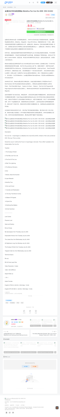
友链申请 (7, 405)
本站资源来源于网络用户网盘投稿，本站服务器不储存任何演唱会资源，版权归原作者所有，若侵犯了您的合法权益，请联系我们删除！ (24, 408)
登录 (26, 366)
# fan (18, 302)
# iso (7, 302)
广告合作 (17, 405)
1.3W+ (16, 322)
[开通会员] (57, 407)
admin (9, 14)
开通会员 (50, 2)
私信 (53, 14)
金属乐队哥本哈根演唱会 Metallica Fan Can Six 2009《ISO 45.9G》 (29, 11)
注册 (35, 366)
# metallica (12, 302)
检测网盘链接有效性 (41, 32)
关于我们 (23, 405)
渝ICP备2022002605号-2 (10, 409)
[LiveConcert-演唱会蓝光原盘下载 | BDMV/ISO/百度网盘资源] (15, 399)
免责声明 (12, 405)
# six (22, 302)
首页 (5, 7)
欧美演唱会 (10, 7)
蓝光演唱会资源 (15, 407)
